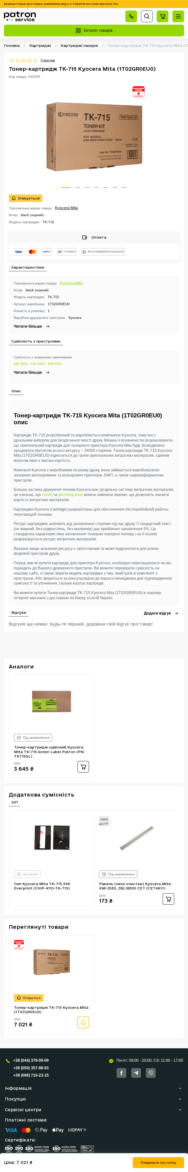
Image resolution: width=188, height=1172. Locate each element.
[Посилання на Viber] (151, 1073)
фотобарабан (70, 495)
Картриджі (40, 45)
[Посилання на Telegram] (136, 1073)
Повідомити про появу (158, 1162)
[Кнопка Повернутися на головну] (20, 16)
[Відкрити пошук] (147, 16)
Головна (12, 45)
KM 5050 (55, 364)
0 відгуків (48, 60)
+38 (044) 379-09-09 (31, 1060)
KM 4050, (38, 364)
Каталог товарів (98, 30)
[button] (66, 187)
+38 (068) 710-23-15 (31, 1075)
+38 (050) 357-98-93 (31, 1068)
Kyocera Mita (66, 208)
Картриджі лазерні (79, 45)
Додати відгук (157, 613)
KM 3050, (21, 364)
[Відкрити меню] (178, 16)
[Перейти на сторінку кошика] (162, 16)
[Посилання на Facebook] (121, 1073)
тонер (47, 495)
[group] (94, 137)
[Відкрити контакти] (131, 16)
